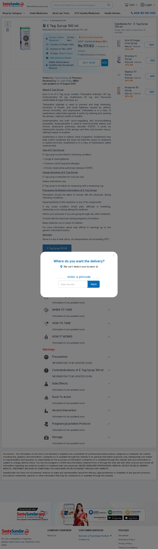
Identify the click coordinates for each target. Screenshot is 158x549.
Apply (94, 284)
